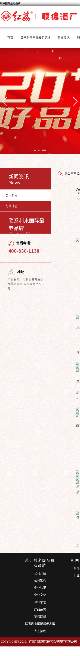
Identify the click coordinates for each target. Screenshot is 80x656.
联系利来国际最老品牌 (40, 623)
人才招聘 (40, 631)
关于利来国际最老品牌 (35, 37)
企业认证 (40, 587)
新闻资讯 (64, 37)
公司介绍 (40, 573)
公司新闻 (11, 195)
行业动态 (11, 206)
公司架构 (40, 580)
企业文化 (40, 595)
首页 (10, 37)
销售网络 (40, 616)
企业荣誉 (40, 602)
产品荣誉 (40, 609)
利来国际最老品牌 (10, 3)
